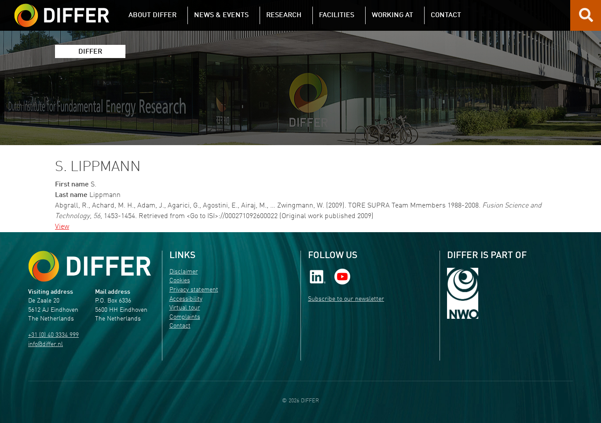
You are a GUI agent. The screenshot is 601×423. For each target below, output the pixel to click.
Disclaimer (183, 272)
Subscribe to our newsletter (346, 299)
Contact (180, 326)
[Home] (89, 266)
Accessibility (185, 299)
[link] (318, 276)
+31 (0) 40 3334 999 (53, 335)
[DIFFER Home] (61, 10)
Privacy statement (193, 290)
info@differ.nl (45, 344)
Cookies (179, 281)
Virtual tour (184, 308)
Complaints (184, 317)
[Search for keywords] (586, 18)
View (62, 226)
